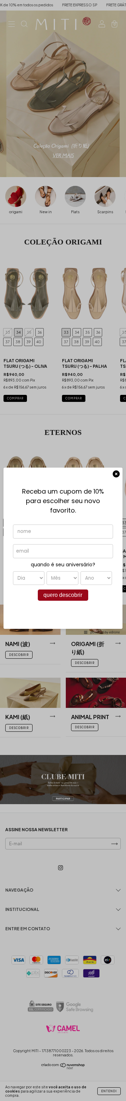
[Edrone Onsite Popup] (63, 550)
